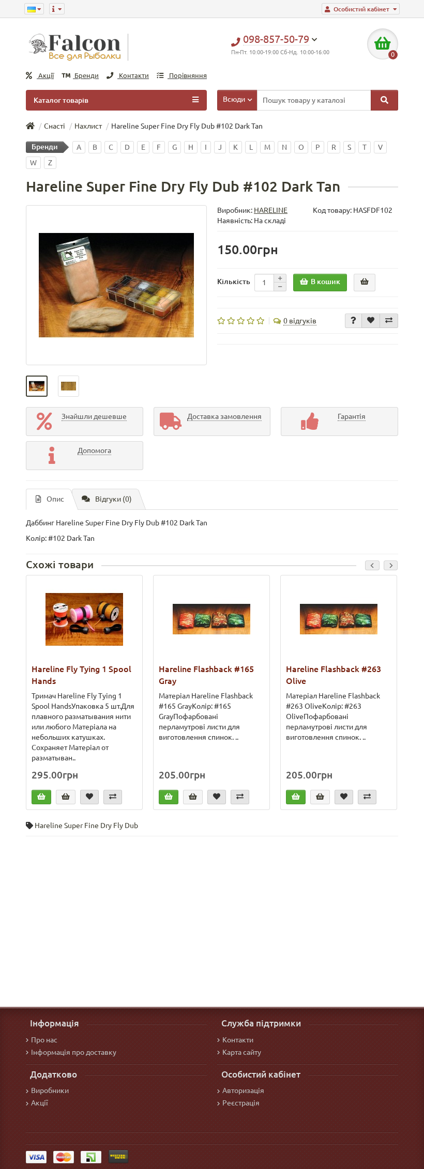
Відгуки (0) (113, 499)
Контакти (133, 76)
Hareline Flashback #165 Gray (206, 674)
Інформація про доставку (73, 1052)
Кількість (233, 281)
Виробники (50, 1090)
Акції (45, 76)
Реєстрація (241, 1103)
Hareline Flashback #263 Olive (333, 674)
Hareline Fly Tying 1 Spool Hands (81, 674)
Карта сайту (241, 1052)
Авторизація (243, 1090)
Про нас (44, 1040)
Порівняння (187, 76)
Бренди (86, 76)
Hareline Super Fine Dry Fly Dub (86, 825)
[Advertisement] (212, 919)
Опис (55, 499)
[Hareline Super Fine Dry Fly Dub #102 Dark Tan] (116, 285)
